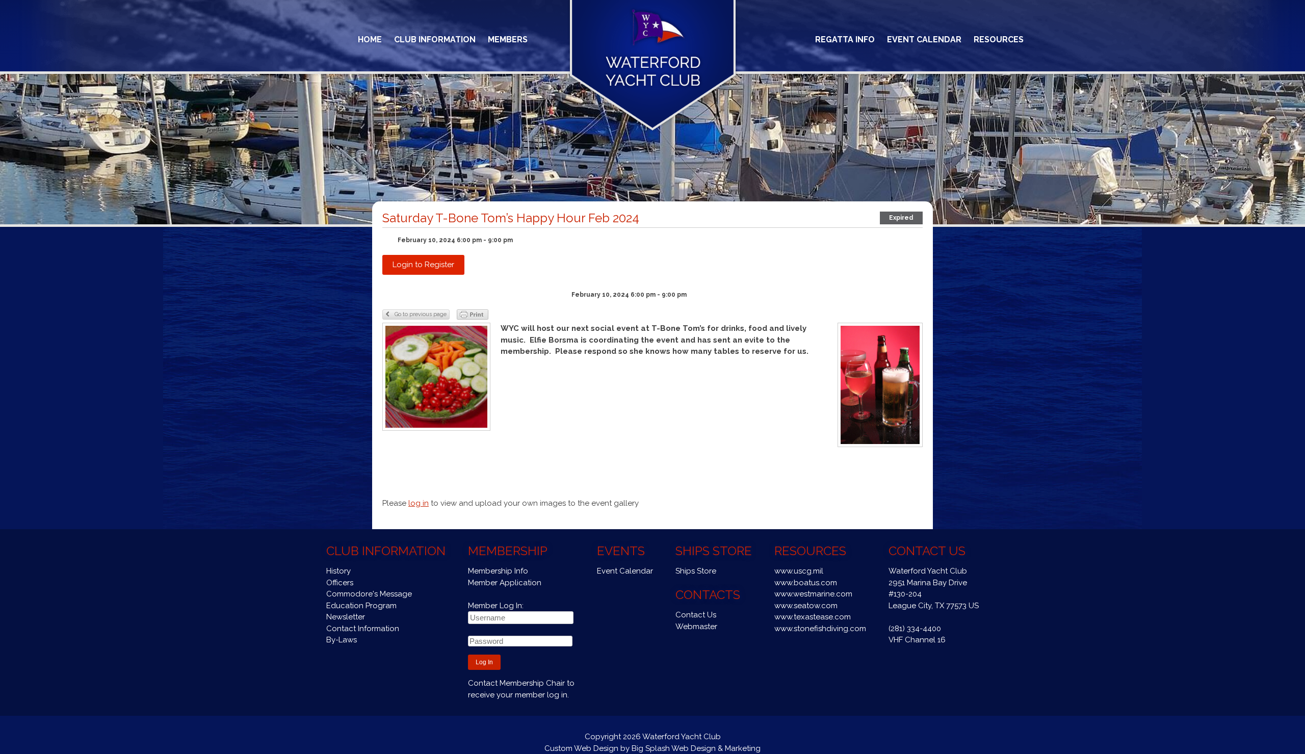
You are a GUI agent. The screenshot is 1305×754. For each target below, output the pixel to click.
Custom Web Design (581, 748)
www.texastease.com (812, 616)
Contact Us (695, 614)
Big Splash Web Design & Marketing (696, 748)
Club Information (435, 39)
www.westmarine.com (813, 594)
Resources (999, 39)
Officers (339, 582)
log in (418, 503)
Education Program (361, 605)
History (338, 571)
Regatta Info (845, 39)
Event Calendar (924, 39)
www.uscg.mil (798, 571)
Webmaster (696, 626)
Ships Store (695, 571)
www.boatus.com (805, 582)
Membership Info (498, 571)
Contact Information (362, 628)
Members (508, 39)
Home (370, 39)
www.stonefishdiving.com (820, 628)
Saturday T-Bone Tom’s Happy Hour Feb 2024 (510, 218)
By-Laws (341, 639)
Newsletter (345, 616)
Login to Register (423, 264)
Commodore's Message (369, 594)
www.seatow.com (806, 605)
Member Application (504, 582)
